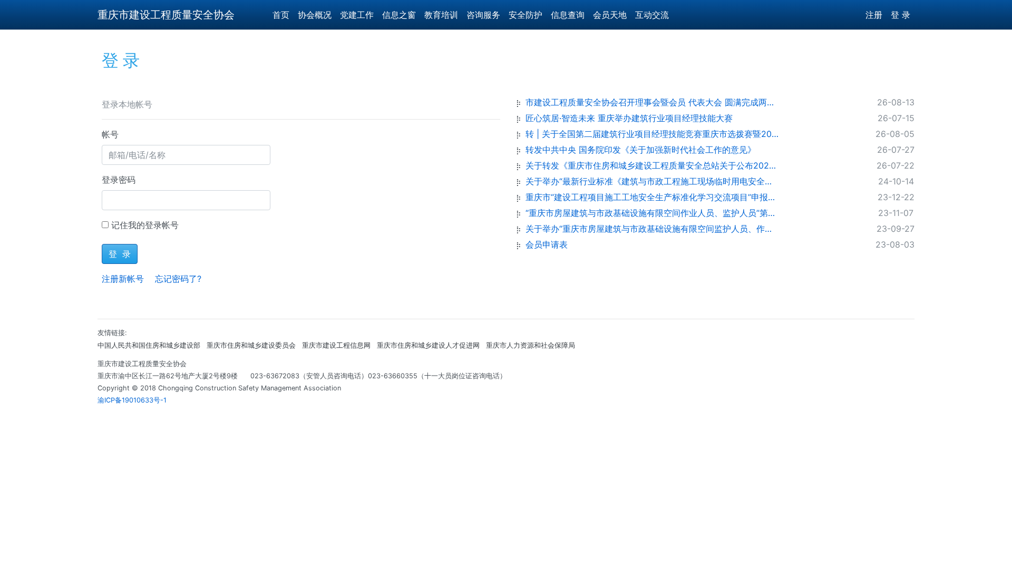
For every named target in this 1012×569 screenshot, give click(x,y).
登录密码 (118, 179)
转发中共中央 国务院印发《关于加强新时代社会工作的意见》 (641, 149)
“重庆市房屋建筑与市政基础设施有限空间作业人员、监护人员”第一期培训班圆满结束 (652, 213)
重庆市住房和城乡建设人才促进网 (428, 345)
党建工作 (357, 14)
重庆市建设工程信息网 (336, 345)
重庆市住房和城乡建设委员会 (251, 345)
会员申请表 (547, 244)
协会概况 (315, 14)
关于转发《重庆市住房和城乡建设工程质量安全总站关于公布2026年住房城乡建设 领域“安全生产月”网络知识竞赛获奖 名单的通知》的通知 (652, 165)
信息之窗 (399, 14)
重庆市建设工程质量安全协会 (166, 14)
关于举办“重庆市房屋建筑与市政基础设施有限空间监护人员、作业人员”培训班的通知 (652, 228)
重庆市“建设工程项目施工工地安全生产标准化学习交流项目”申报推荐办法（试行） (652, 197)
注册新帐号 (123, 278)
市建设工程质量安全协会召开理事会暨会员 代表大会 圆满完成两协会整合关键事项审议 (652, 102)
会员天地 (610, 14)
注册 (873, 14)
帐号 (110, 134)
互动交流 (652, 14)
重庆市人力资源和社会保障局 (530, 345)
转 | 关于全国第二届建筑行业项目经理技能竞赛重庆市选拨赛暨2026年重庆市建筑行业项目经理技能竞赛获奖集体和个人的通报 (652, 134)
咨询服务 (483, 14)
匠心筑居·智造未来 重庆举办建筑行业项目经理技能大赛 (629, 118)
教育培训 (441, 14)
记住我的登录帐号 (145, 225)
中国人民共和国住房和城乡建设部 (149, 345)
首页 (281, 14)
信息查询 (568, 14)
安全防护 (525, 14)
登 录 (900, 14)
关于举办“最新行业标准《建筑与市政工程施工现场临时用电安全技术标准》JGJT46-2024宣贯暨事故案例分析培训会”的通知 (652, 181)
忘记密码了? (178, 278)
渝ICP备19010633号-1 (132, 400)
